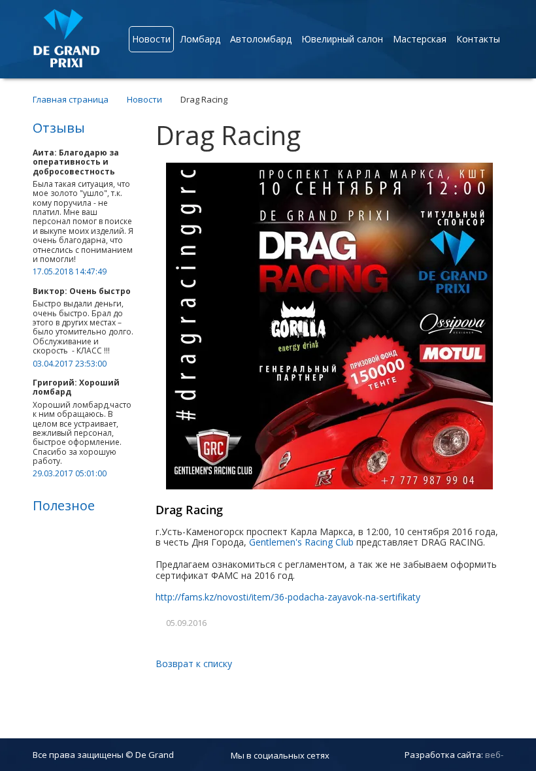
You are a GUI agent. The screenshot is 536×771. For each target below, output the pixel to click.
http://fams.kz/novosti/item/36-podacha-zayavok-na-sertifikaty (288, 597)
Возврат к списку (194, 663)
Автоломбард (261, 39)
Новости (151, 39)
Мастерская (419, 39)
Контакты (478, 39)
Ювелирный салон (342, 39)
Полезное (64, 505)
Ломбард (200, 39)
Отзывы (59, 128)
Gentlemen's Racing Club (301, 542)
